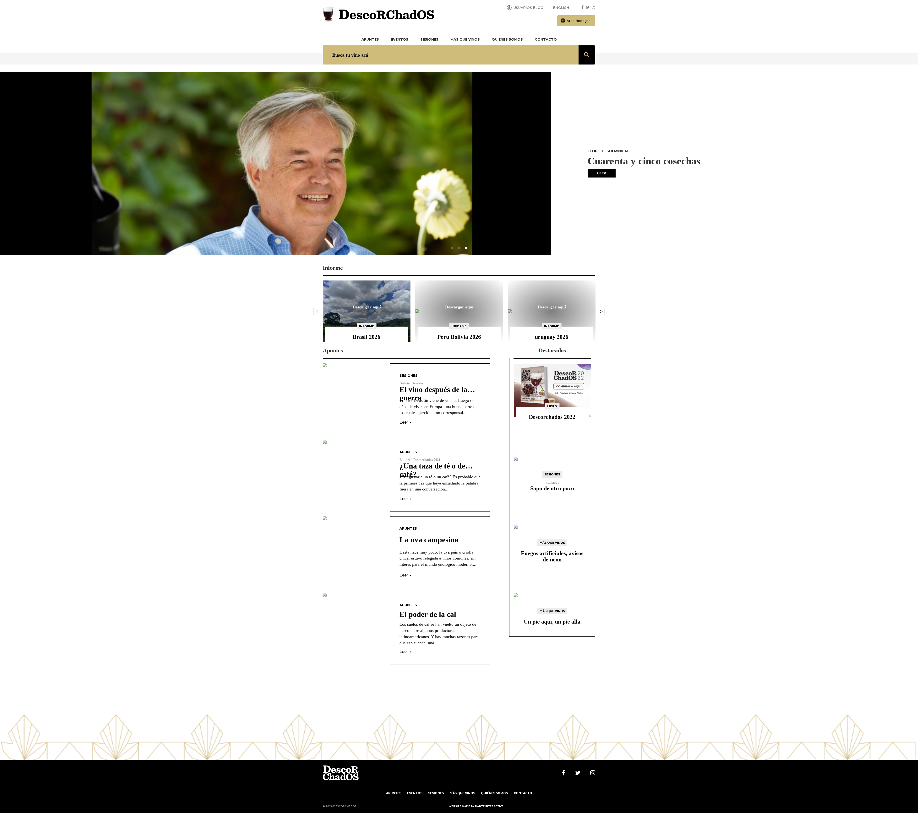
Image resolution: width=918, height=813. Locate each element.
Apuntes (370, 39)
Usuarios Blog (524, 8)
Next (601, 311)
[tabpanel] (459, 163)
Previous (316, 311)
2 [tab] (459, 248)
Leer (601, 173)
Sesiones (429, 39)
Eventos (399, 39)
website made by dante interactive (476, 806)
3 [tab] (466, 248)
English (561, 7)
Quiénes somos (507, 39)
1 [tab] (451, 248)
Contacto (546, 39)
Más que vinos (465, 39)
